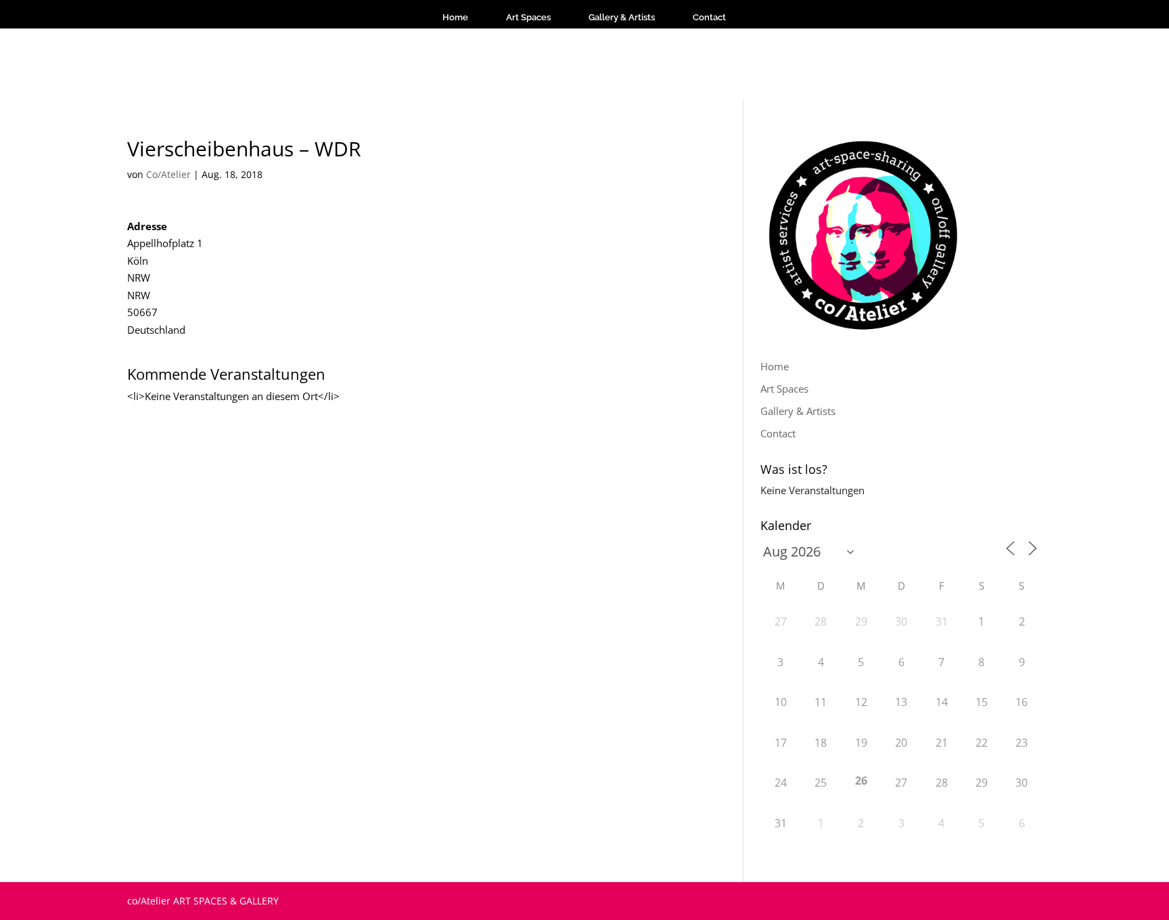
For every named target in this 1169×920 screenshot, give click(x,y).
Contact (709, 17)
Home (455, 17)
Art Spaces (528, 17)
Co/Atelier (168, 174)
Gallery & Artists (622, 17)
